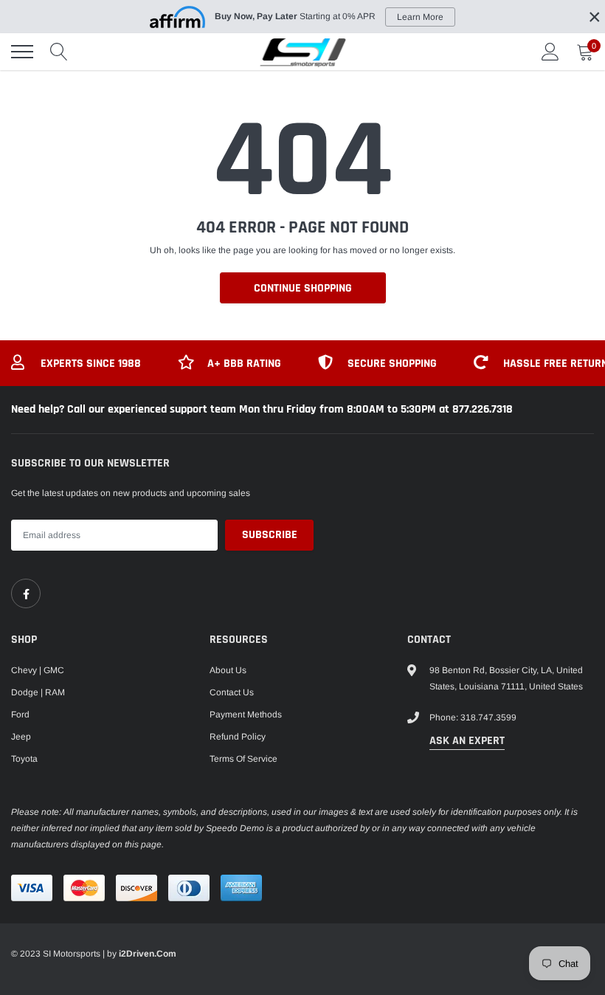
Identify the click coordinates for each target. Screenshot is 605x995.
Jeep (21, 736)
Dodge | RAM (38, 692)
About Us (228, 670)
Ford (20, 714)
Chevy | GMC (37, 670)
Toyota (24, 759)
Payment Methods (246, 714)
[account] (550, 52)
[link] (26, 593)
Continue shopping (303, 288)
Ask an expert (467, 740)
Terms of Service (243, 759)
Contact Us (232, 692)
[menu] (22, 52)
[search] (59, 51)
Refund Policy (238, 736)
